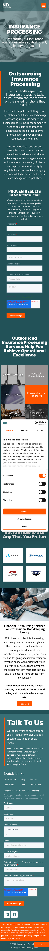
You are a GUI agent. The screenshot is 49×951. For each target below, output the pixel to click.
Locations (9, 784)
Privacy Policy (36, 784)
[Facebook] (14, 914)
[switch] (42, 484)
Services (33, 779)
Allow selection (24, 519)
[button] (43, 5)
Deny (24, 526)
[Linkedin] (7, 914)
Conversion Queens (29, 947)
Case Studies (11, 779)
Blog (23, 779)
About (23, 784)
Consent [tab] (9, 430)
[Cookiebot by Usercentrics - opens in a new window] (35, 423)
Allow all (24, 511)
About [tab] (40, 430)
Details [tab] (24, 430)
